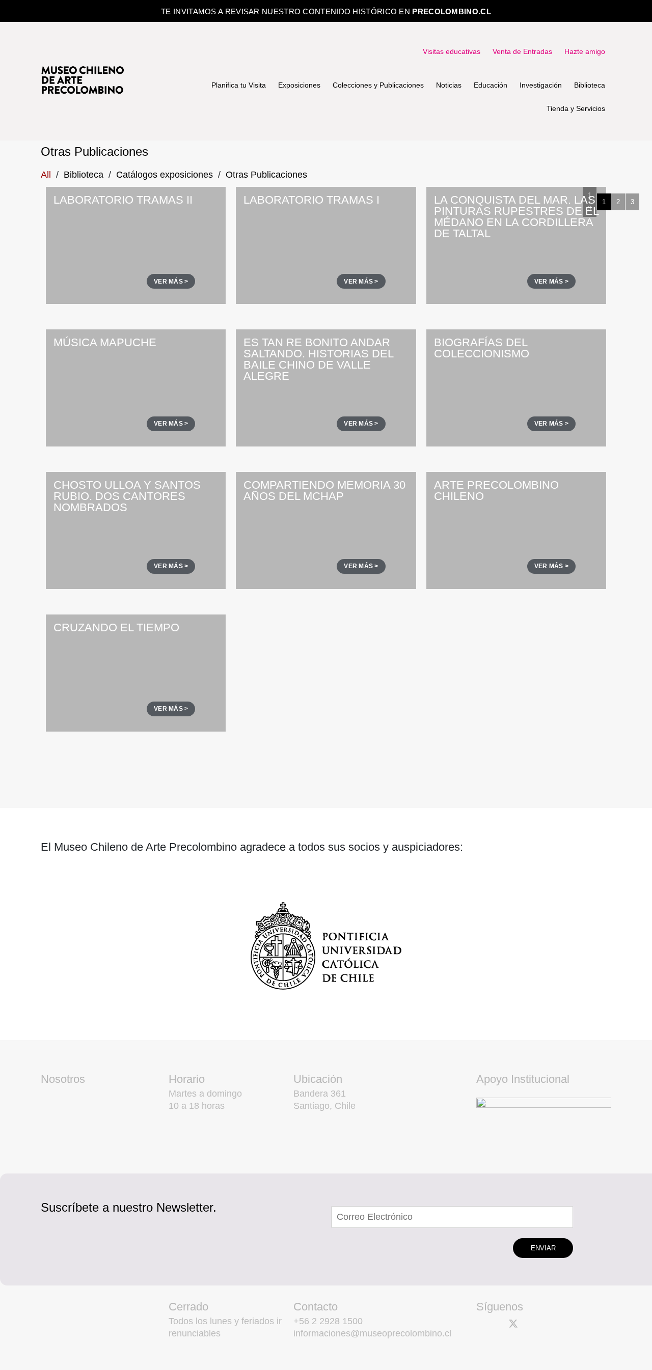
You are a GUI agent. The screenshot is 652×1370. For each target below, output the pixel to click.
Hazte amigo (584, 51)
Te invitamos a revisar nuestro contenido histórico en (326, 11)
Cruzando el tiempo (116, 627)
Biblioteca (589, 85)
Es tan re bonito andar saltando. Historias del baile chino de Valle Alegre (318, 359)
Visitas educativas (451, 51)
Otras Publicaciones (266, 175)
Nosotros (63, 1079)
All (46, 175)
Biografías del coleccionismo (481, 348)
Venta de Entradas (522, 51)
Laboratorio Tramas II (123, 199)
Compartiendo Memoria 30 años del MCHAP (324, 490)
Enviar (543, 1248)
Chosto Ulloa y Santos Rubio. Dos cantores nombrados (127, 496)
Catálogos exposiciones (164, 175)
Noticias (448, 85)
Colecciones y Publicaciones (378, 85)
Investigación (541, 85)
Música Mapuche (104, 342)
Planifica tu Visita (238, 85)
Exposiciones (299, 85)
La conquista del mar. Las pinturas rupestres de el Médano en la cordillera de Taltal (516, 216)
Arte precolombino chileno (496, 490)
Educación (490, 85)
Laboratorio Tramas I (311, 199)
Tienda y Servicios (576, 108)
